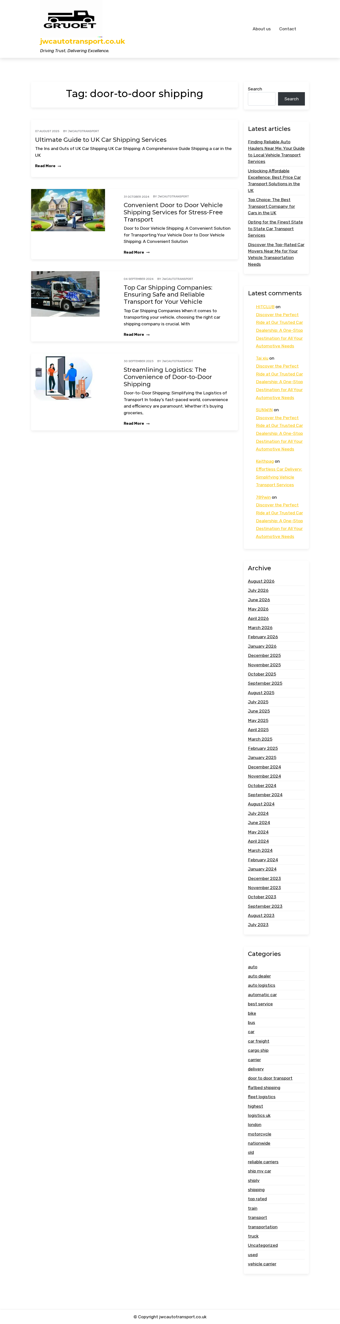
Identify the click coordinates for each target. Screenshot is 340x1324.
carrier (254, 1059)
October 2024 (262, 785)
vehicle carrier (262, 1263)
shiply (254, 1180)
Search (255, 88)
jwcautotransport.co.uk (82, 41)
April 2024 (258, 841)
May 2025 (258, 720)
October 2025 (262, 674)
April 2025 (258, 729)
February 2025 (263, 748)
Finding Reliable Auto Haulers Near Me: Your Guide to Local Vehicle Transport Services (276, 151)
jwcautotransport (83, 131)
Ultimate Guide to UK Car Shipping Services (101, 139)
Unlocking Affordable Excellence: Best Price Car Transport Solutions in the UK (274, 180)
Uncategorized (263, 1245)
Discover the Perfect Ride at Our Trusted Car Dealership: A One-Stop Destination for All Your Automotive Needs (279, 330)
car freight (258, 1041)
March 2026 (260, 627)
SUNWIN (264, 409)
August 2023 (261, 915)
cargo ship (258, 1050)
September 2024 (265, 794)
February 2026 (263, 636)
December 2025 (264, 655)
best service (260, 1003)
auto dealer (259, 976)
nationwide (259, 1143)
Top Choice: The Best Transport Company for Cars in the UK (271, 206)
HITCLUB (265, 306)
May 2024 (258, 832)
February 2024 (263, 859)
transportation (263, 1226)
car (251, 1031)
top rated (257, 1199)
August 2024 (261, 803)
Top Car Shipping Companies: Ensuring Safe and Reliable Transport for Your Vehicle (168, 294)
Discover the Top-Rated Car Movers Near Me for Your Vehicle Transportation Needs (276, 254)
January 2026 (262, 646)
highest (255, 1106)
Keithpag (265, 461)
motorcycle (259, 1134)
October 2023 (262, 896)
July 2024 (258, 813)
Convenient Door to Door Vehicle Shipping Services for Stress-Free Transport (173, 212)
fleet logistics (262, 1096)
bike (252, 1013)
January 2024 (262, 869)
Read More (45, 166)
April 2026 (258, 618)
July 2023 (258, 924)
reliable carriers (263, 1161)
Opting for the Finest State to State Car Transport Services (275, 229)
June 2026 (259, 599)
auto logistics (261, 985)
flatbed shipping (264, 1087)
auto (252, 966)
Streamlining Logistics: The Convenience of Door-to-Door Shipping (168, 377)
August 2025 (261, 692)
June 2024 (259, 822)
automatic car (262, 994)
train (252, 1208)
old (251, 1152)
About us (262, 28)
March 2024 (260, 850)
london (254, 1124)
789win (263, 497)
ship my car (259, 1171)
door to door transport (270, 1078)
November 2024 (264, 776)
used (253, 1254)
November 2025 (264, 664)
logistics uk (259, 1115)
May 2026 (258, 608)
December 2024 (264, 766)
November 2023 (264, 887)
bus (251, 1022)
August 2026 (261, 581)
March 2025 (260, 739)
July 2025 (258, 701)
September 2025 (265, 683)
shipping (256, 1189)
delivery (256, 1068)
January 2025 (262, 757)
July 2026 (258, 590)
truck (253, 1236)
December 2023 (264, 878)
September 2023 (265, 906)
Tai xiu (262, 358)
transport (257, 1217)
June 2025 (259, 711)
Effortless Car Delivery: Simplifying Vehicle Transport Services (279, 477)
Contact (287, 28)
